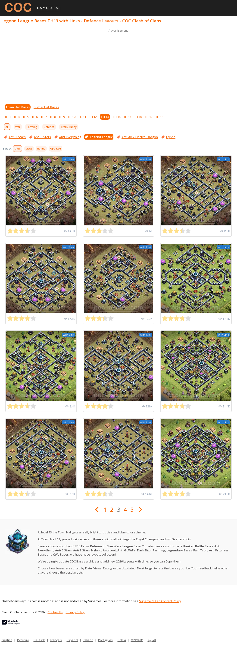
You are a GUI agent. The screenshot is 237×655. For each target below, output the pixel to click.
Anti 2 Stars (17, 137)
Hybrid (170, 137)
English (7, 640)
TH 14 (117, 117)
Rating (41, 148)
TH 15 (127, 117)
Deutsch (39, 640)
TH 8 (53, 117)
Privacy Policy (75, 612)
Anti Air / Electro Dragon (140, 137)
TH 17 (149, 117)
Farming (32, 127)
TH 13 (105, 117)
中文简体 (137, 640)
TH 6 (35, 117)
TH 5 (26, 117)
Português (105, 640)
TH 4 (17, 117)
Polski (122, 640)
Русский (23, 640)
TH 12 (93, 117)
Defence (49, 127)
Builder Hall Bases (46, 107)
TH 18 (159, 117)
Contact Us (55, 612)
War (17, 127)
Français (56, 640)
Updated (55, 148)
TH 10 (71, 117)
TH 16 (138, 117)
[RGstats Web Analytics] (11, 623)
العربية (152, 640)
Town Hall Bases (18, 107)
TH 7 (44, 117)
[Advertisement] (118, 65)
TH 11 (82, 117)
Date (17, 148)
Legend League (101, 137)
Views (29, 148)
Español (72, 640)
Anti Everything (70, 137)
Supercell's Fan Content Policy (160, 601)
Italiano (88, 640)
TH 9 (62, 117)
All (7, 127)
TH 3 (8, 117)
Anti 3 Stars (42, 137)
